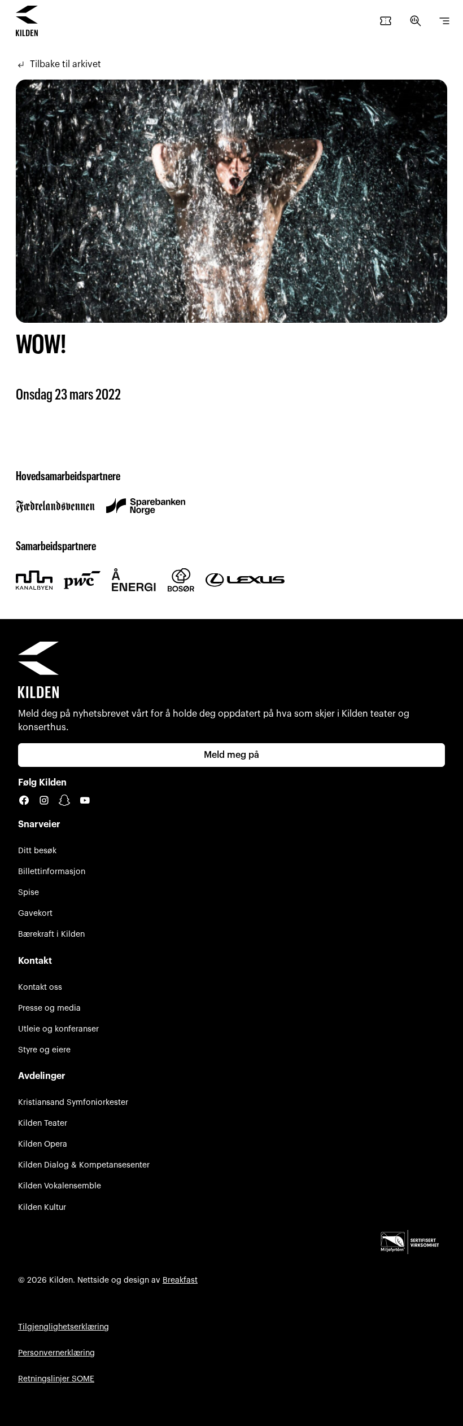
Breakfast (180, 1280)
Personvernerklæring (56, 1353)
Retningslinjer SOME (56, 1379)
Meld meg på (231, 755)
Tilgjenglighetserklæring (63, 1327)
